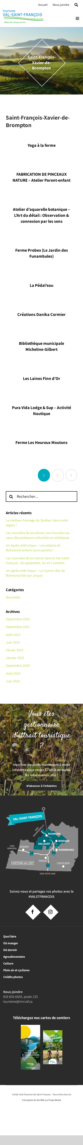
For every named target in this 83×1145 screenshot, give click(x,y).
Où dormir (10, 950)
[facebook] (33, 912)
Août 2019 (13, 673)
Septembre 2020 (18, 665)
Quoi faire (9, 936)
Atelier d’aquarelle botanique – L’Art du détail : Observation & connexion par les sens (41, 215)
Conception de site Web (33, 1100)
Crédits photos (13, 977)
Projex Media (55, 1100)
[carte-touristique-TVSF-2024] (30, 1026)
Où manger (10, 943)
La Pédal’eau (41, 285)
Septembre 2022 (18, 626)
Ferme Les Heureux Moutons (41, 442)
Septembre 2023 (18, 619)
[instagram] (50, 912)
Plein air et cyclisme (16, 970)
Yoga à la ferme (42, 145)
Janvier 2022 (15, 658)
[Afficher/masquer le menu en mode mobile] (78, 18)
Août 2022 (13, 634)
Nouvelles (13, 597)
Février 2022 (14, 650)
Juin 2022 (13, 642)
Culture (8, 963)
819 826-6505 (12, 996)
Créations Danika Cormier (41, 314)
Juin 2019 (13, 681)
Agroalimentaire (14, 957)
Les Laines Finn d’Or (41, 378)
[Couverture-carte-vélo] (52, 1032)
